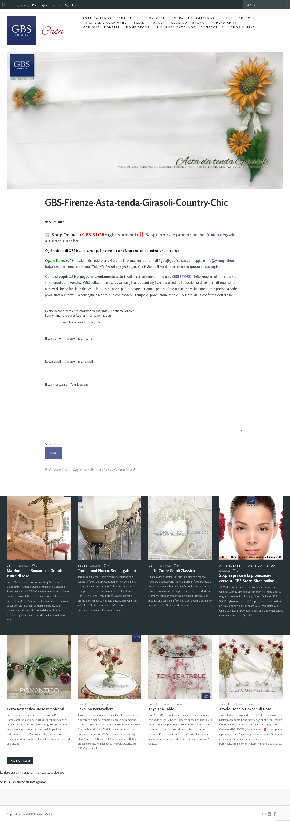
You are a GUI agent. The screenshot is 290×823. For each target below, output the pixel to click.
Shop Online (243, 27)
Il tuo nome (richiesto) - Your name (68, 338)
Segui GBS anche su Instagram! (23, 782)
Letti (227, 18)
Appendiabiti (224, 22)
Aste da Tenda (97, 18)
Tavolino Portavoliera (96, 708)
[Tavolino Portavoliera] (109, 667)
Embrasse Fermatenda (193, 18)
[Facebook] (275, 814)
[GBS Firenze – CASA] (38, 30)
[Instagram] (269, 814)
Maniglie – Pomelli (101, 27)
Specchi (246, 18)
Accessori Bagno (188, 22)
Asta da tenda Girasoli (122, 470)
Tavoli (157, 22)
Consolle (155, 18)
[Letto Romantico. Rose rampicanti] (39, 667)
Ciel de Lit (129, 18)
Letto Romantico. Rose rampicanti (35, 708)
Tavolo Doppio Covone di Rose (245, 708)
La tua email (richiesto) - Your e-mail (69, 361)
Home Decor (138, 27)
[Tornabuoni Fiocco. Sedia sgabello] (109, 528)
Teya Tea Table (161, 708)
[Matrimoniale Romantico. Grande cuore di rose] (39, 528)
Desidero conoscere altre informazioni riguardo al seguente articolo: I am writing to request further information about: (90, 313)
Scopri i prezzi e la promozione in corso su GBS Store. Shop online (247, 578)
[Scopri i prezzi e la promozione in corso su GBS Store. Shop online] (251, 528)
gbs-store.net (122, 234)
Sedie (139, 22)
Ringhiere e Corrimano (105, 22)
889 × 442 (96, 470)
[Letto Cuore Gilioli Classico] (180, 528)
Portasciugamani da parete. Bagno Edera (55, 5)
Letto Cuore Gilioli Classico (171, 570)
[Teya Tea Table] (180, 667)
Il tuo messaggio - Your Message (67, 384)
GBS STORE (181, 276)
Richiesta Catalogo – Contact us (190, 27)
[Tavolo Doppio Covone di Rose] (251, 667)
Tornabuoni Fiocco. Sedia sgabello (107, 570)
